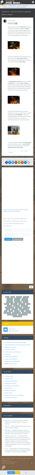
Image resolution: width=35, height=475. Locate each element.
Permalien (11, 152)
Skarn (21, 209)
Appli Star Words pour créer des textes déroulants (17, 345)
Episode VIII (10, 302)
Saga (6, 311)
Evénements (18, 302)
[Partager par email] (28, 162)
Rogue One (14, 309)
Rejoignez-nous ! (6, 460)
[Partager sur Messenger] (9, 162)
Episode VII (24, 300)
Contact (29, 458)
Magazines (16, 305)
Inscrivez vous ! (18, 239)
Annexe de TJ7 (8, 388)
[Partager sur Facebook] (6, 162)
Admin (22, 150)
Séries (10, 311)
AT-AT (19, 450)
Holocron (7, 426)
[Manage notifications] (31, 462)
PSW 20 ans (26, 307)
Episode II (26, 296)
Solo (22, 311)
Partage (11, 472)
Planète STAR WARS (13, 2)
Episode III (10, 298)
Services (17, 311)
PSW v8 (3, 458)
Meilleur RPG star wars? (11, 363)
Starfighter (7, 312)
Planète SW (18, 307)
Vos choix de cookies (21, 458)
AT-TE (6, 448)
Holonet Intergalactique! (11, 381)
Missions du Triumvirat (10, 383)
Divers (13, 296)
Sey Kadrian (8, 430)
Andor (7, 296)
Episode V (9, 300)
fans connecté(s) (13, 330)
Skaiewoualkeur (7, 211)
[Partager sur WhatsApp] (19, 162)
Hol (10, 428)
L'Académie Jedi (9, 378)
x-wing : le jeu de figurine (11, 359)
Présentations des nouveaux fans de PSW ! (15, 342)
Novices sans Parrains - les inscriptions (14, 395)
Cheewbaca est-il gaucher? (11, 356)
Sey (17, 430)
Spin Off (28, 311)
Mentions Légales (10, 458)
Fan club (25, 302)
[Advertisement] (17, 187)
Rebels (8, 309)
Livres (28, 304)
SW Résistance (16, 312)
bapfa (13, 211)
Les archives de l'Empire (11, 397)
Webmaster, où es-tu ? (10, 347)
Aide (17, 472)
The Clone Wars (26, 312)
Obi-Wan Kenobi (9, 307)
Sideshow (16, 144)
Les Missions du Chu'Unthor (12, 386)
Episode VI (17, 300)
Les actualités (10, 209)
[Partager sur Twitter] (12, 162)
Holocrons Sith (8, 393)
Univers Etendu (23, 314)
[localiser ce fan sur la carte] (16, 23)
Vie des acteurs (17, 316)
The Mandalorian (12, 314)
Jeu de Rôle (14, 304)
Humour (7, 304)
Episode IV (17, 298)
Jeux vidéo (22, 304)
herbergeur (8, 354)
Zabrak (25, 430)
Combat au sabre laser (10, 436)
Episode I (19, 296)
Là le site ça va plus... (10, 349)
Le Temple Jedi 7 (9, 376)
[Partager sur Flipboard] (22, 162)
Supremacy (8, 420)
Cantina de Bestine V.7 (10, 390)
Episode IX (25, 298)
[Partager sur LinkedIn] (25, 162)
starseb (26, 209)
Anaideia (17, 211)
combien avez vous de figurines (13, 352)
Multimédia (24, 305)
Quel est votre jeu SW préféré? (12, 361)
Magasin (9, 305)
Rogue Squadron (24, 309)
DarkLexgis (11, 20)
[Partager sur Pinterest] (16, 162)
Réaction (26, 150)
